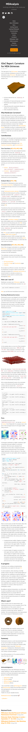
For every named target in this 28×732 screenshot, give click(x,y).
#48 (15, 181)
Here (2, 291)
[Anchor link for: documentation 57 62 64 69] (24, 244)
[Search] (3, 17)
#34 (14, 148)
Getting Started (14, 27)
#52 (21, 568)
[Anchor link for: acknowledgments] (13, 667)
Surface (6, 167)
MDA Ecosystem (14, 41)
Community (14, 33)
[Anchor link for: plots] (5, 418)
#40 (17, 148)
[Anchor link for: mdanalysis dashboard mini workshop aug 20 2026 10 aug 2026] (18, 723)
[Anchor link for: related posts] (12, 710)
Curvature (6, 171)
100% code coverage (10, 234)
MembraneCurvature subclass (11, 191)
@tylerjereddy (6, 687)
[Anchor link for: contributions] (12, 135)
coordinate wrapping (13, 219)
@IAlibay (6, 679)
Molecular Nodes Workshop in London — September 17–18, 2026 (13, 718)
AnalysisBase (9, 145)
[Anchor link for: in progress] (10, 563)
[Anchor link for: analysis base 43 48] (17, 180)
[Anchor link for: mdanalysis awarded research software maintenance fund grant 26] (24, 714)
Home (14, 21)
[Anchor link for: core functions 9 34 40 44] (23, 148)
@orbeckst (6, 683)
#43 (12, 181)
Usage (10, 263)
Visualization (18, 263)
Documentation (14, 31)
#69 (22, 245)
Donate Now (14, 50)
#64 (19, 245)
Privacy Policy (14, 45)
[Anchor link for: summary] (9, 638)
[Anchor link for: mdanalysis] (20, 3)
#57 (13, 245)
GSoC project (14, 71)
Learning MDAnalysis (14, 29)
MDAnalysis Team (14, 39)
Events (14, 35)
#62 (16, 245)
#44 (20, 148)
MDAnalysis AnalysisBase (7, 185)
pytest (24, 238)
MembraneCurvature (6, 695)
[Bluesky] (6, 13)
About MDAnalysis (14, 23)
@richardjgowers (18, 685)
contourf (23, 422)
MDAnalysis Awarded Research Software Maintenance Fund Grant (13, 714)
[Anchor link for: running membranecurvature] (20, 294)
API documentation (8, 261)
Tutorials (6, 265)
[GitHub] (12, 13)
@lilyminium (7, 677)
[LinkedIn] (3, 13)
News (14, 25)
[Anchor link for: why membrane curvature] (22, 112)
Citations (14, 43)
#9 (12, 148)
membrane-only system (18, 271)
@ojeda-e (4, 698)
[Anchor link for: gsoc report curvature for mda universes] (20, 66)
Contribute (14, 37)
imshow (4, 424)
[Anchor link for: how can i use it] (14, 279)
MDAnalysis (12, 4)
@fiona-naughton (8, 681)
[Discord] (9, 13)
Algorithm (6, 263)
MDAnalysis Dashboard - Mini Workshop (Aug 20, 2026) (13, 722)
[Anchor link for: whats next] (11, 601)
